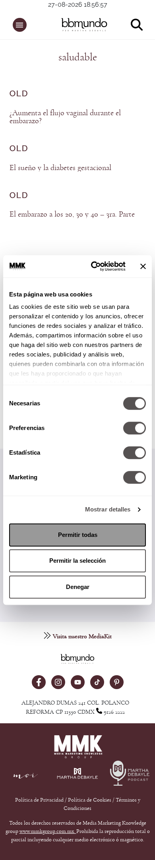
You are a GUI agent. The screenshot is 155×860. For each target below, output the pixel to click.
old (19, 94)
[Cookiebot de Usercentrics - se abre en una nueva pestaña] (94, 266)
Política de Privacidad (40, 800)
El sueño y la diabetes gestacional (60, 168)
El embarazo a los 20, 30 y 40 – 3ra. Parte (72, 214)
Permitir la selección (77, 560)
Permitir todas (77, 534)
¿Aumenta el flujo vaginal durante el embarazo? (65, 117)
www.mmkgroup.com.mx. (47, 831)
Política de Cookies (89, 800)
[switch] (134, 428)
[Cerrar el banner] (143, 266)
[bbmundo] (81, 24)
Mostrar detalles (108, 509)
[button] (20, 25)
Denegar (77, 586)
